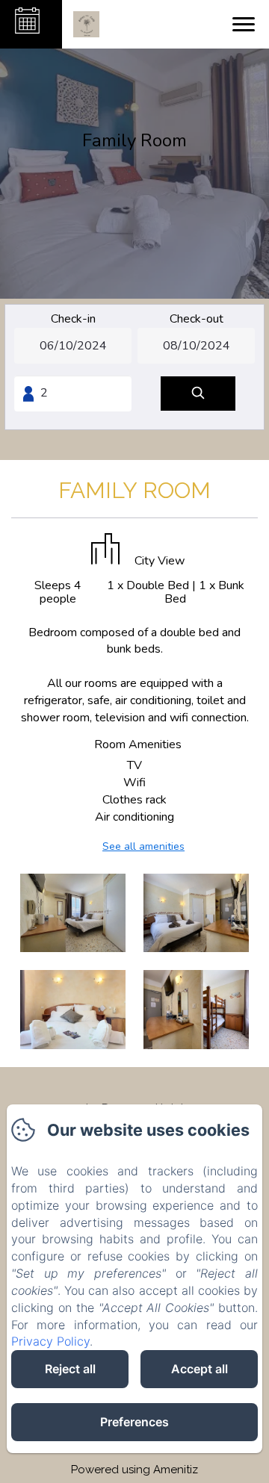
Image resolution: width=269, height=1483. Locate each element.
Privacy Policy (50, 1341)
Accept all (199, 1368)
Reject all (70, 1368)
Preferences (134, 1421)
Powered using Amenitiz (134, 1469)
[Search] (198, 393)
